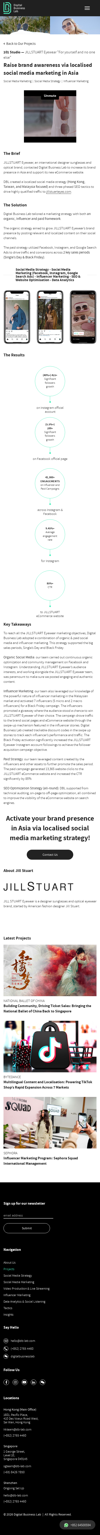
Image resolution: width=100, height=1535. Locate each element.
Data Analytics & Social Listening (24, 1301)
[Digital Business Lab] (14, 8)
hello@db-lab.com (15, 1495)
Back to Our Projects (21, 43)
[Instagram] (15, 1382)
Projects (8, 1269)
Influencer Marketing (75, 81)
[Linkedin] (33, 1382)
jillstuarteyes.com (58, 191)
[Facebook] (6, 1382)
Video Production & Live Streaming (26, 1288)
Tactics (7, 1308)
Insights (8, 1314)
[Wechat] (42, 1382)
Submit (27, 1228)
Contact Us (50, 854)
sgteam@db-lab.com (17, 1466)
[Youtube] (24, 1382)
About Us (9, 1262)
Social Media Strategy (47, 81)
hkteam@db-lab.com (17, 1429)
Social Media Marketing (17, 81)
